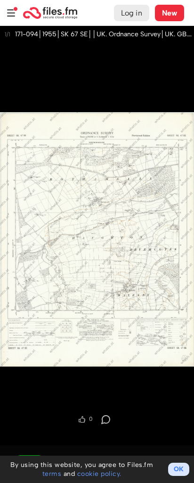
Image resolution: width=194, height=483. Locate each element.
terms (52, 474)
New (169, 12)
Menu (11, 13)
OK (179, 469)
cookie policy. (99, 474)
